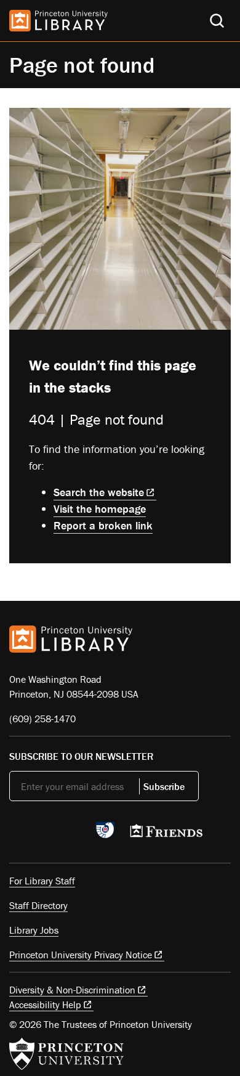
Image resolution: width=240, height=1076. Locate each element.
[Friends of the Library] (166, 834)
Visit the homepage (100, 509)
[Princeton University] (66, 1054)
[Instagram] (74, 834)
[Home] (58, 20)
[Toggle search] (217, 21)
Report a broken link (103, 525)
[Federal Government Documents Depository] (105, 835)
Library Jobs (33, 930)
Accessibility (45, 1004)
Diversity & (72, 990)
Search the (99, 492)
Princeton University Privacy (80, 954)
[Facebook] (45, 834)
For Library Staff (42, 880)
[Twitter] (16, 834)
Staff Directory (38, 905)
